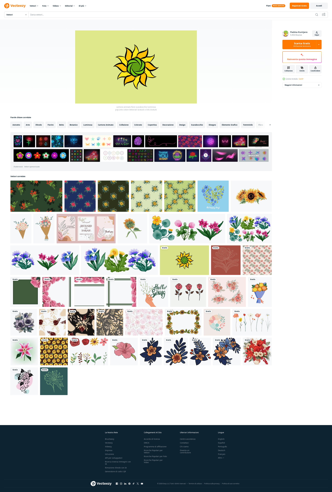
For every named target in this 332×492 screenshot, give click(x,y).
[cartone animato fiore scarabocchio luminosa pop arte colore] (184, 260)
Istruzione (109, 454)
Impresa (108, 450)
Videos (56, 6)
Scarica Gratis (302, 44)
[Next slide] (268, 125)
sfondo (38, 125)
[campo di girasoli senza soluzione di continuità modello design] (54, 351)
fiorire (50, 125)
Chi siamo (184, 446)
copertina (152, 125)
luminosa (87, 125)
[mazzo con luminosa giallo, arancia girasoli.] (260, 292)
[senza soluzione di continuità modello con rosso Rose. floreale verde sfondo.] (36, 196)
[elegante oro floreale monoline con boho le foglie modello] (52, 322)
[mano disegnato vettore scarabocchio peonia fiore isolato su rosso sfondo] (226, 260)
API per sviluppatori (113, 458)
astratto (16, 125)
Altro (220, 458)
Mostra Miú (254, 155)
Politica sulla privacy (212, 483)
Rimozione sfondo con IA (116, 467)
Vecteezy (109, 443)
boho (61, 125)
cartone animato (105, 125)
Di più (81, 6)
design (182, 125)
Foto (44, 6)
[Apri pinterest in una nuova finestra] (129, 483)
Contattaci (184, 443)
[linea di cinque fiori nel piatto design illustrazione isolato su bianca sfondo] (252, 322)
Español (221, 443)
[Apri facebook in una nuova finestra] (117, 483)
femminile (248, 125)
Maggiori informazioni (293, 85)
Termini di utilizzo (195, 483)
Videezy (108, 446)
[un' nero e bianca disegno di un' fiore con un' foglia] (151, 351)
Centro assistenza (187, 439)
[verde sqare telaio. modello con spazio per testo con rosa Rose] (121, 292)
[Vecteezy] (15, 5)
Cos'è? (301, 79)
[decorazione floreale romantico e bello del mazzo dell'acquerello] (227, 292)
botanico (74, 125)
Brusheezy (109, 439)
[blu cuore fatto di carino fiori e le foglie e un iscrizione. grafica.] (213, 196)
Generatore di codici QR (115, 471)
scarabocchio (197, 125)
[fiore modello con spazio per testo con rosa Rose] (57, 292)
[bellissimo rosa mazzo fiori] (188, 292)
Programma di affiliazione (155, 446)
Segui (317, 35)
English (221, 439)
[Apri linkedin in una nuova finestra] (125, 483)
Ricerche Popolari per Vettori (153, 451)
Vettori (33, 6)
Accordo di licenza (152, 439)
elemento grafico (229, 125)
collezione (123, 125)
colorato (138, 125)
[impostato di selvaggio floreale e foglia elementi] (89, 351)
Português (222, 446)
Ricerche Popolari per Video (153, 461)
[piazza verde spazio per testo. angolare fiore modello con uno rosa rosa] (25, 292)
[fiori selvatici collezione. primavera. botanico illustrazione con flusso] (187, 228)
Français (221, 454)
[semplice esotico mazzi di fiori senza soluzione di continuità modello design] (257, 260)
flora (260, 125)
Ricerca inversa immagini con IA (118, 462)
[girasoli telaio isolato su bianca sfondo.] (183, 322)
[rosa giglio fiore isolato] (24, 351)
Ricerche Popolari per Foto (155, 456)
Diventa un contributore (185, 451)
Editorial (69, 6)
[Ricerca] (316, 14)
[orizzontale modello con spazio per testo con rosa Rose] (89, 292)
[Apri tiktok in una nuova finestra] (134, 483)
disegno (212, 125)
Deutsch (221, 450)
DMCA (146, 443)
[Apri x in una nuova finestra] (138, 483)
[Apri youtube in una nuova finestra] (142, 483)
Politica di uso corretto (230, 483)
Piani (268, 5)
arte (28, 125)
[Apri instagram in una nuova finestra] (121, 483)
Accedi (319, 5)
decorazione (168, 125)
